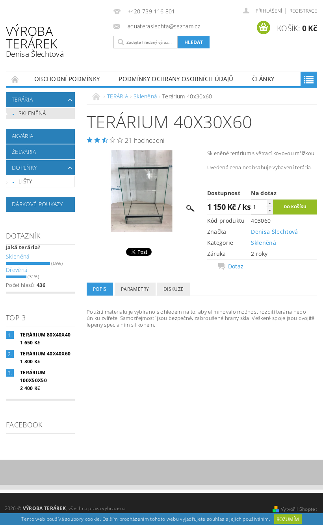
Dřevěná (16, 270)
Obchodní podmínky (67, 79)
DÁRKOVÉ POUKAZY (37, 204)
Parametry (135, 289)
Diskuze (173, 289)
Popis (100, 289)
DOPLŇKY (24, 167)
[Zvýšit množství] (269, 203)
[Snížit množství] (269, 210)
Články (263, 79)
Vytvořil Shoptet (299, 509)
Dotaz (236, 266)
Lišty (25, 181)
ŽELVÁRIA (24, 151)
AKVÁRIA (22, 136)
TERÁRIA (22, 99)
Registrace (303, 10)
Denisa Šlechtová (274, 231)
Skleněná (32, 113)
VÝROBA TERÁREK (35, 40)
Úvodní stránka (15, 79)
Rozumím (288, 519)
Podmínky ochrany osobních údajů (176, 79)
